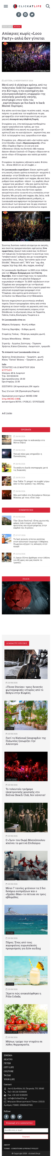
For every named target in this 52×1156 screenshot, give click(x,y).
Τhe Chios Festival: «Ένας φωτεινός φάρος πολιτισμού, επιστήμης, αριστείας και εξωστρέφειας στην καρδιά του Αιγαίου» (31, 524)
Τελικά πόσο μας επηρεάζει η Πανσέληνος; (27, 455)
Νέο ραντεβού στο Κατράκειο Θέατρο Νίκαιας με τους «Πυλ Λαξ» (31, 496)
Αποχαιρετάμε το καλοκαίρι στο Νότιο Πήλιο (29, 441)
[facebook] (18, 14)
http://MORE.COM (10, 398)
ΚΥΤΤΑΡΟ (7, 370)
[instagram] (25, 14)
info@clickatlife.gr (17, 1098)
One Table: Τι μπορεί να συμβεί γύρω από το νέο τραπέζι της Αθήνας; (31, 482)
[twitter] (32, 14)
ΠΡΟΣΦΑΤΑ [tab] (26, 429)
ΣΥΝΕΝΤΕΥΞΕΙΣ (26, 510)
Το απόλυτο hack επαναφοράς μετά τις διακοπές (30, 468)
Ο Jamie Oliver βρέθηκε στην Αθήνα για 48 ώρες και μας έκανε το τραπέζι (31, 560)
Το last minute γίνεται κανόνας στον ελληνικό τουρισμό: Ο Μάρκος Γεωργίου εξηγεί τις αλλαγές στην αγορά (30, 543)
